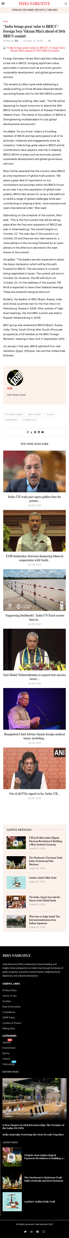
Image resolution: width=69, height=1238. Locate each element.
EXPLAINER (28, 10)
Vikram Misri (11, 420)
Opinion (6, 1042)
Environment (9, 1048)
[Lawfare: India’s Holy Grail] (16, 882)
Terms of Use (9, 996)
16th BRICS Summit (14, 414)
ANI (16, 41)
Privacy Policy (9, 990)
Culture (6, 1059)
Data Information (11, 1007)
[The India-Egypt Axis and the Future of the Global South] (16, 902)
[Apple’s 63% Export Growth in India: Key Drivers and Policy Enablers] (34, 1099)
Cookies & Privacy (11, 1023)
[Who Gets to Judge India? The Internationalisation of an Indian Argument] (16, 921)
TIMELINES (52, 10)
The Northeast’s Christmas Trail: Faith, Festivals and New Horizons (45, 861)
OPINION (16, 10)
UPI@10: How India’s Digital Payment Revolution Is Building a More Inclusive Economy (45, 841)
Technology (8, 1064)
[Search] (65, 4)
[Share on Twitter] (31, 432)
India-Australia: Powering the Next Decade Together (33, 1134)
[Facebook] (37, 1232)
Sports (6, 1053)
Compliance (8, 1012)
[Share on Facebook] (28, 432)
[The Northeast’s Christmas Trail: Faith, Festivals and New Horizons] (16, 862)
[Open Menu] (3, 3)
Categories (9, 1036)
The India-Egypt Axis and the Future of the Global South (44, 899)
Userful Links (11, 984)
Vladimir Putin (29, 420)
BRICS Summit (34, 414)
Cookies (6, 1001)
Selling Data (8, 1029)
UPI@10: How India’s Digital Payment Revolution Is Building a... (44, 1157)
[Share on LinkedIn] (39, 432)
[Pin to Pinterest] (35, 432)
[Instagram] (31, 1232)
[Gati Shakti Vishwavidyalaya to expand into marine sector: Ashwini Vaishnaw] (34, 649)
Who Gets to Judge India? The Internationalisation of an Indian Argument (44, 920)
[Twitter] (25, 1232)
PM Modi (50, 414)
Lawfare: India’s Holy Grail (42, 878)
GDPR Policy (8, 1018)
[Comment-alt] (43, 1232)
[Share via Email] (42, 432)
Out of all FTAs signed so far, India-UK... (34, 793)
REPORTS (40, 10)
